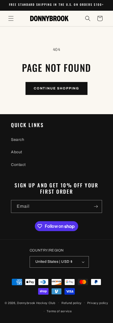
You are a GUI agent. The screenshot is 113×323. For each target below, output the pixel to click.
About (16, 152)
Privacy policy (97, 303)
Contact (18, 165)
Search (17, 140)
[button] (11, 18)
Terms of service (59, 311)
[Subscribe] (96, 206)
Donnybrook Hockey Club (36, 302)
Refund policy (71, 303)
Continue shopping (57, 88)
